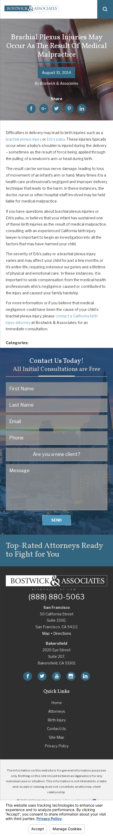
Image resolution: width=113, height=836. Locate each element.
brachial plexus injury (24, 139)
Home (56, 703)
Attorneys (56, 711)
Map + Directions (56, 633)
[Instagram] (70, 676)
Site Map (56, 737)
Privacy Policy (57, 746)
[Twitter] (42, 676)
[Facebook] (27, 676)
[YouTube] (56, 676)
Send (56, 520)
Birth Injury (57, 720)
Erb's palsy (56, 139)
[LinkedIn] (85, 676)
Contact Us (56, 729)
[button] (105, 9)
